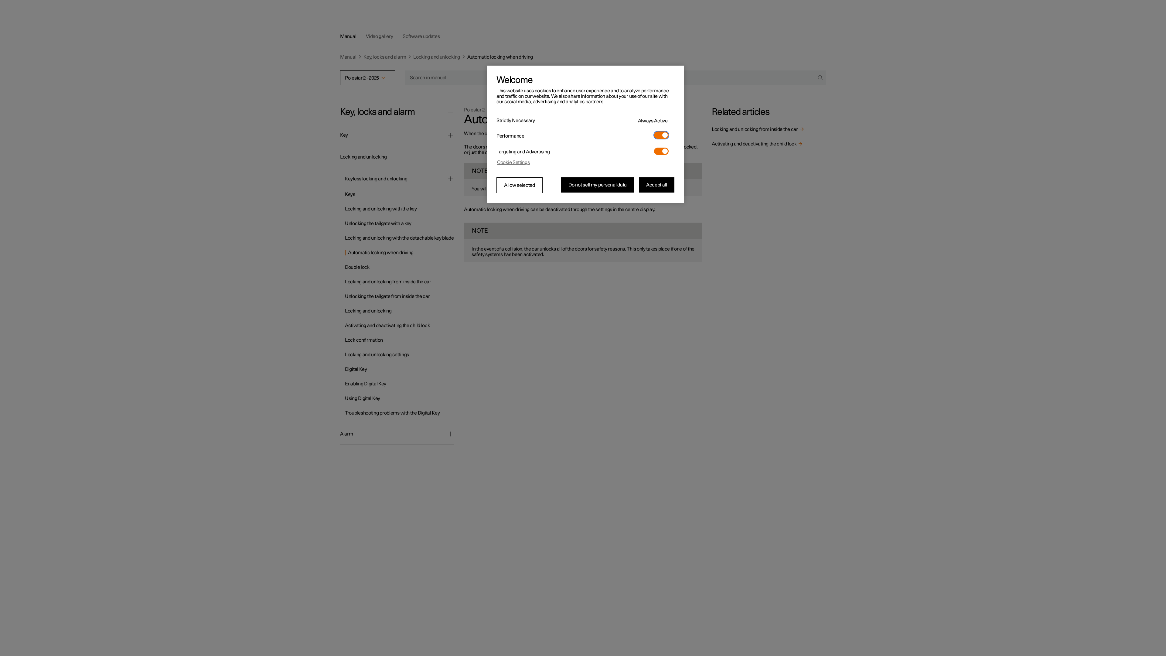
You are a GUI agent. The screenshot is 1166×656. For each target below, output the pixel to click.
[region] (585, 134)
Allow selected (519, 185)
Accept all (656, 185)
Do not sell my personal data (597, 185)
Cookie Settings (513, 162)
